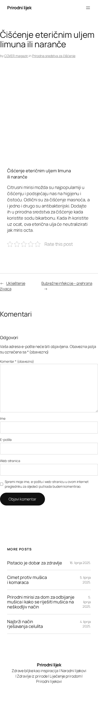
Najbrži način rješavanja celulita (25, 624)
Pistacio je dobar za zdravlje (34, 562)
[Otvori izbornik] (88, 8)
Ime (2, 418)
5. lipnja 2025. (85, 579)
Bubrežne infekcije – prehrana (66, 283)
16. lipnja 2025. (80, 562)
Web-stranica (10, 460)
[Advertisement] (49, 114)
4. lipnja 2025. (85, 624)
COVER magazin (16, 55)
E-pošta (6, 439)
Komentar (17, 361)
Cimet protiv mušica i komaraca (27, 580)
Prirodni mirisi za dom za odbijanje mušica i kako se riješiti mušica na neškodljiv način (40, 602)
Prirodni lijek (19, 8)
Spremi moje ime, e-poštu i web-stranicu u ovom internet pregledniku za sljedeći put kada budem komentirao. (46, 484)
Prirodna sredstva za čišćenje (53, 55)
